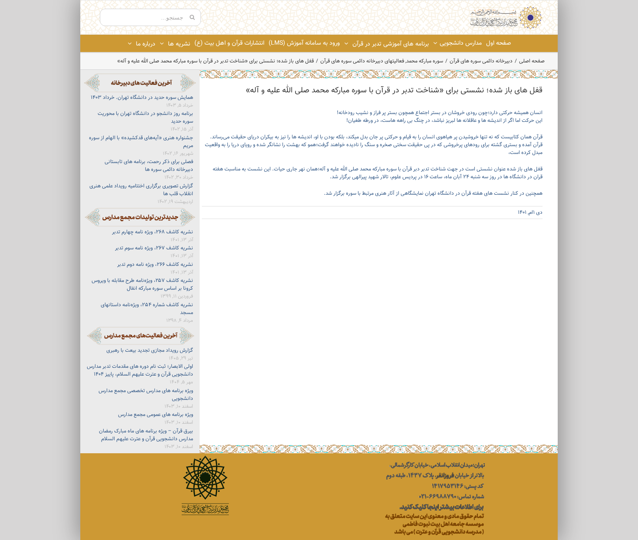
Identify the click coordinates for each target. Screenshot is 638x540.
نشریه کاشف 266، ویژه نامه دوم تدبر (155, 264)
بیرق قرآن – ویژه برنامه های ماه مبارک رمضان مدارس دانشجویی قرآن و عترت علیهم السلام (146, 435)
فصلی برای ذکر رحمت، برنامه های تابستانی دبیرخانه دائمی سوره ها (149, 165)
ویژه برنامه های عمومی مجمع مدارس (155, 415)
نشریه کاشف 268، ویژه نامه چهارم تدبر (152, 232)
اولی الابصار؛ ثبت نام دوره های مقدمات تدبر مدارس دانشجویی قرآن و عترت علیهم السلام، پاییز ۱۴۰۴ (140, 370)
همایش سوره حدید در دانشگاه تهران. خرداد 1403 (142, 97)
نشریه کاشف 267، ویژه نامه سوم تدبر (154, 248)
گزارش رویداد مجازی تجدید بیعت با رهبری (149, 350)
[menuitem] (498, 43)
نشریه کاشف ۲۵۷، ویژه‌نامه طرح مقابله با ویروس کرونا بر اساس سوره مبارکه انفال (142, 284)
